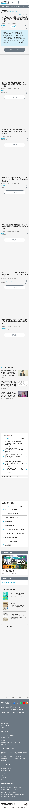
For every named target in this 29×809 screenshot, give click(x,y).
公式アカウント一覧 (17, 787)
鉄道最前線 (8, 545)
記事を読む (14, 97)
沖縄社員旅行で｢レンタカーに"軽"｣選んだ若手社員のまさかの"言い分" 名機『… (14, 450)
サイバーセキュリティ (6, 725)
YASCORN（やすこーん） (6, 281)
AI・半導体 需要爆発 (8, 571)
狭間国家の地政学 (14, 614)
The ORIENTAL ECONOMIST (8, 735)
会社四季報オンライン (6, 737)
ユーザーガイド (4, 777)
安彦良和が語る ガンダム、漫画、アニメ (15, 533)
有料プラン (3, 773)
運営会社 (3, 787)
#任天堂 (13, 582)
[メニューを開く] (27, 2)
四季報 (14, 709)
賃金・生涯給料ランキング (11, 517)
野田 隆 (2, 90)
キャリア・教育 (20, 712)
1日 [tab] (8, 506)
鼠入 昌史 (3, 186)
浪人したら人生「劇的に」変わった (14, 509)
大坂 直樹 (3, 138)
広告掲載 (3, 789)
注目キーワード (6, 578)
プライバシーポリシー (6, 792)
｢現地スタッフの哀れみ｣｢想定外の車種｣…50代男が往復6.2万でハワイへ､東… (14, 463)
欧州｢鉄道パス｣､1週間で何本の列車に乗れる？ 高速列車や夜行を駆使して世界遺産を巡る (15, 19)
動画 (24, 6)
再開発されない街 (9, 525)
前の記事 (19, 14)
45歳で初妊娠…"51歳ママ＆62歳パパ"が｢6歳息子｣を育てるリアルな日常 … (14, 469)
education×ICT (4, 723)
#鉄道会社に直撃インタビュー (15, 11)
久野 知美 (3, 25)
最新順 (7, 6)
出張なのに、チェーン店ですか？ (13, 537)
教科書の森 (3, 760)
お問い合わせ (14, 796)
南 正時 (2, 233)
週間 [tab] (21, 506)
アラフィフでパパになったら (12, 513)
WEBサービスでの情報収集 (13, 789)
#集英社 (8, 582)
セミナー (8, 709)
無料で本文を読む (14, 49)
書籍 (20, 709)
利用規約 (3, 780)
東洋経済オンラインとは (6, 768)
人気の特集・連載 (8, 503)
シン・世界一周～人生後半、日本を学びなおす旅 (16, 529)
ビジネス (4, 11)
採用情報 (9, 787)
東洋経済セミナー (19, 756)
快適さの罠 (12, 603)
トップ (2, 6)
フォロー (13, 26)
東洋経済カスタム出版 (20, 758)
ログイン (22, 2)
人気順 (20, 6)
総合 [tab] (8, 438)
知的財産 (15, 792)
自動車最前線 (8, 521)
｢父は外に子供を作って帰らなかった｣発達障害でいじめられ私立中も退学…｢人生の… (13, 443)
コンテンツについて (5, 770)
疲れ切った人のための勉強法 (17, 593)
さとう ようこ (4, 328)
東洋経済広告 (4, 758)
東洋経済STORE (5, 740)
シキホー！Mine (4, 744)
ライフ (2, 715)
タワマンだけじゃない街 (11, 541)
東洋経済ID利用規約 (19, 794)
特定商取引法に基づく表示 (7, 794)
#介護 (3, 582)
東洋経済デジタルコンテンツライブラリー (10, 742)
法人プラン (3, 775)
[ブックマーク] (26, 27)
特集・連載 (14, 6)
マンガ (2, 709)
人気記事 (5, 435)
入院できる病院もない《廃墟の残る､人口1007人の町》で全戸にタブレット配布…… (14, 456)
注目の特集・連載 (7, 552)
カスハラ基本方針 (5, 796)
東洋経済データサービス (6, 756)
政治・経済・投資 (11, 712)
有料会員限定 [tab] (21, 438)
